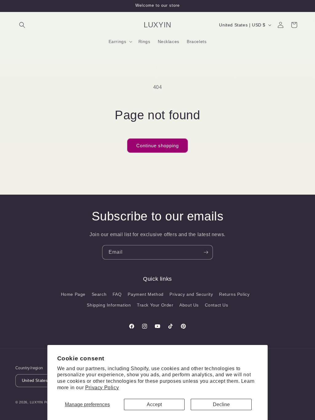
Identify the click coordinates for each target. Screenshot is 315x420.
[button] (22, 25)
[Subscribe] (206, 252)
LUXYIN (36, 402)
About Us (189, 305)
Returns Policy (234, 294)
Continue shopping (157, 145)
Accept (154, 404)
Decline (221, 404)
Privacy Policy (102, 387)
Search (99, 294)
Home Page (73, 294)
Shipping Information (109, 305)
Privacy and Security (191, 294)
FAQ (117, 294)
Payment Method (145, 294)
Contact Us (216, 305)
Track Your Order (155, 305)
